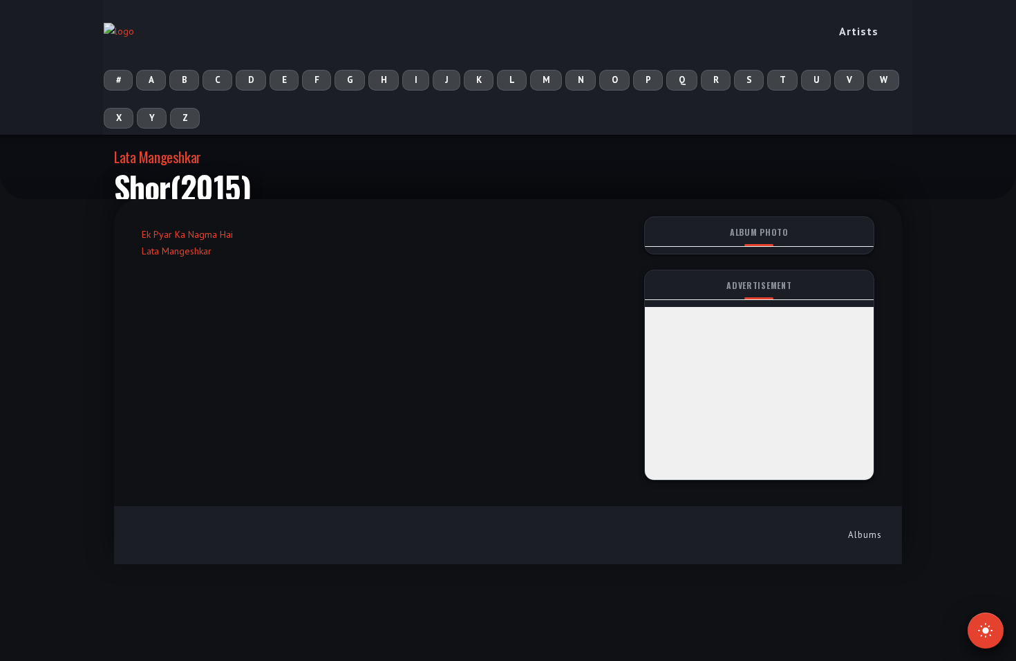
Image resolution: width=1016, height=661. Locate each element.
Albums (865, 535)
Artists (858, 31)
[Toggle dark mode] (986, 631)
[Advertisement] (759, 393)
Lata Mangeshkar (157, 156)
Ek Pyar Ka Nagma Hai (187, 234)
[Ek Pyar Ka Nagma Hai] (145, 218)
